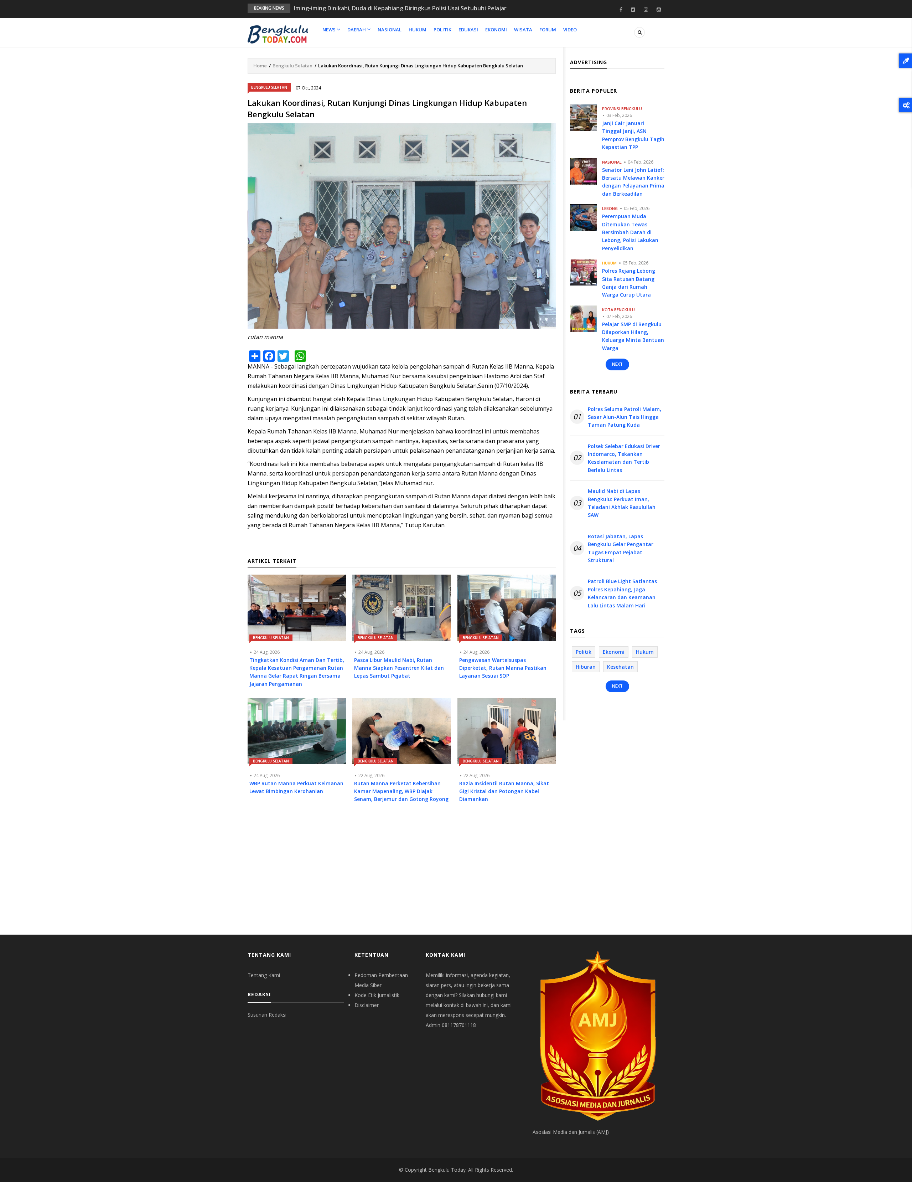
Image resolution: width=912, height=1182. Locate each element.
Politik (442, 29)
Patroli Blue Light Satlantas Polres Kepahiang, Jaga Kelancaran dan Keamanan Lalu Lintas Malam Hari (622, 593)
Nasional (389, 29)
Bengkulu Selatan (292, 65)
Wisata (523, 29)
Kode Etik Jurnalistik (376, 995)
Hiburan (586, 666)
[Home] (278, 34)
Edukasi (468, 29)
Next (617, 364)
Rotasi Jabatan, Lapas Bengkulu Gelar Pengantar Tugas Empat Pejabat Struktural (620, 548)
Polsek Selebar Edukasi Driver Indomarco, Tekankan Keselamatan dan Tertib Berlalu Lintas (624, 458)
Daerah (357, 29)
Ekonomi (496, 29)
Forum (547, 29)
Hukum (417, 29)
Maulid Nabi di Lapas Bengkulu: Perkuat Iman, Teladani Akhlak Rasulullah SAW (622, 503)
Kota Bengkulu (618, 309)
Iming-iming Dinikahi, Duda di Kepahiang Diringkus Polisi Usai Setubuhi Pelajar (400, 8)
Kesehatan (620, 666)
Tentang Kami (264, 975)
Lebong (610, 208)
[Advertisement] (402, 874)
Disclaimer (366, 1005)
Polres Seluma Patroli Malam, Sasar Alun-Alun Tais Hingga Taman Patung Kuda (624, 417)
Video (570, 29)
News (329, 29)
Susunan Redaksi (267, 1014)
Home (260, 65)
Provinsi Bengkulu (622, 108)
